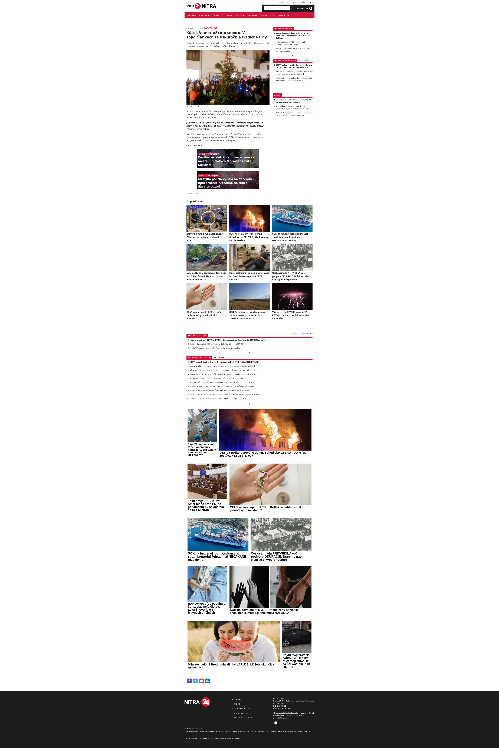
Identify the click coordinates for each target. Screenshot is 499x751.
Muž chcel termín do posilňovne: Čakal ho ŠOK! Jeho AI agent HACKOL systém (219, 390)
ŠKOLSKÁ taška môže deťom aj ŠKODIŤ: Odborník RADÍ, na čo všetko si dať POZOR (292, 107)
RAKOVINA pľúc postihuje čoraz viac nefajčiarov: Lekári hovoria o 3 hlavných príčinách (294, 72)
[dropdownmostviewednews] (293, 56)
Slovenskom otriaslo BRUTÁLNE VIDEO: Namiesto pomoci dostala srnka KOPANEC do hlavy (293, 35)
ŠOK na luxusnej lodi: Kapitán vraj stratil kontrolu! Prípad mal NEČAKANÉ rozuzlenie (222, 386)
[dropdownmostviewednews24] (293, 85)
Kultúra (252, 15)
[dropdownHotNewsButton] (293, 120)
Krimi (229, 15)
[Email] (201, 681)
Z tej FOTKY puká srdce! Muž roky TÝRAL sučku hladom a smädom (215, 348)
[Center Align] (292, 8)
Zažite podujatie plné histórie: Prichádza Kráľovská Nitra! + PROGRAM (291, 43)
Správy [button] (217, 15)
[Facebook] (189, 681)
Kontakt (237, 699)
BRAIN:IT (238, 738)
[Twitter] (195, 681)
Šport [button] (239, 15)
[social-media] (275, 723)
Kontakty (284, 15)
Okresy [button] (203, 15)
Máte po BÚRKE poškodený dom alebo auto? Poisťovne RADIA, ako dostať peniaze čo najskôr (225, 394)
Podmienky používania (243, 708)
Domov (192, 15)
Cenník (236, 704)
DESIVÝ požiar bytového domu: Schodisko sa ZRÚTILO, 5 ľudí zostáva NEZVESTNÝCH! (294, 66)
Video (264, 15)
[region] (218, 6)
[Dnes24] (209, 6)
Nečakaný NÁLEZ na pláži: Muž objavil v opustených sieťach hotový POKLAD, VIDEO (222, 382)
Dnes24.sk (195, 106)
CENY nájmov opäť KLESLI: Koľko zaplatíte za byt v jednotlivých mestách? (218, 398)
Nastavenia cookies (242, 713)
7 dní (299, 60)
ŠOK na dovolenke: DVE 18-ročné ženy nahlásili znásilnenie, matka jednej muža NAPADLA (224, 374)
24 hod (305, 60)
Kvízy (272, 15)
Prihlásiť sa (302, 8)
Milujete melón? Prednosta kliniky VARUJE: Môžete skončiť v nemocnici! (294, 101)
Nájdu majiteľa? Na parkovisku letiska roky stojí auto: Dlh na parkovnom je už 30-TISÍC (294, 79)
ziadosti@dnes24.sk (280, 718)
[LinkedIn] (207, 681)
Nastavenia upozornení (244, 718)
